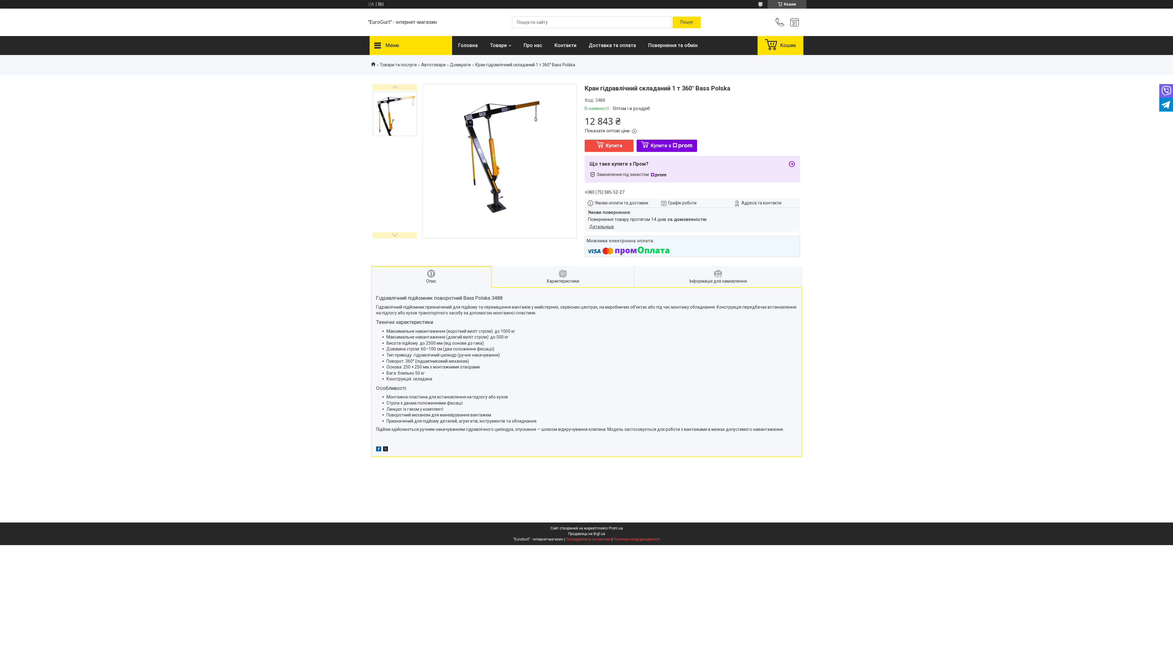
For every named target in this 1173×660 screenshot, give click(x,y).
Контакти (565, 45)
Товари (498, 45)
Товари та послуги (398, 64)
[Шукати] (687, 22)
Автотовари (433, 64)
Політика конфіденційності (636, 539)
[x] (385, 449)
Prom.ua (616, 528)
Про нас (533, 45)
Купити (614, 145)
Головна (468, 45)
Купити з (661, 145)
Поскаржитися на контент (588, 539)
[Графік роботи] (794, 22)
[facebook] (378, 449)
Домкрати (460, 64)
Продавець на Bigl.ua (586, 534)
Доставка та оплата (612, 45)
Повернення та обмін (673, 45)
